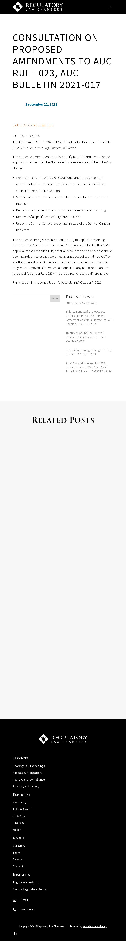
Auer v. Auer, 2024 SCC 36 (81, 303)
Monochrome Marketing (95, 926)
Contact (18, 866)
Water (17, 830)
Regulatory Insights (26, 882)
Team (16, 853)
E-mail (24, 899)
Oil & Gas (19, 816)
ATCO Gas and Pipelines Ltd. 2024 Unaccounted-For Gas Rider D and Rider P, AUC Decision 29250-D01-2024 (89, 367)
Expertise (22, 795)
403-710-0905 (27, 909)
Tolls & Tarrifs (22, 809)
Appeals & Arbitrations (28, 773)
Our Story (19, 846)
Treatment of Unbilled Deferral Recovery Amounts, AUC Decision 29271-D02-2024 (86, 337)
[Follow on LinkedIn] (15, 933)
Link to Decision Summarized (33, 125)
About (19, 838)
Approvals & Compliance (29, 779)
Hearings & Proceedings (29, 766)
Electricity (19, 802)
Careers (18, 859)
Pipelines (19, 823)
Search (55, 298)
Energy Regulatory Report (30, 889)
